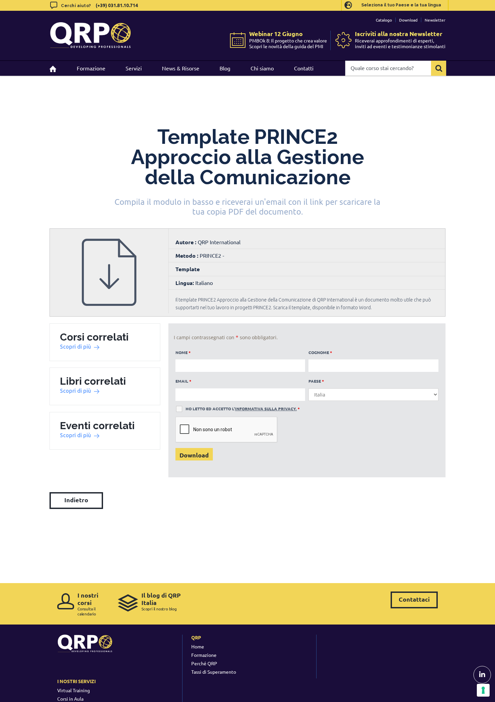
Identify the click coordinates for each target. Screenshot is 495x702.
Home (197, 646)
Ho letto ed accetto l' (243, 408)
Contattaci (414, 599)
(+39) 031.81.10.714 (117, 5)
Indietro (76, 500)
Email (183, 381)
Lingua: (184, 282)
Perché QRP (204, 663)
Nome (183, 352)
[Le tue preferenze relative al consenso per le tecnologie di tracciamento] (483, 690)
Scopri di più (75, 347)
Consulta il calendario (87, 604)
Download (408, 20)
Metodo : (187, 255)
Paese (316, 381)
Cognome (320, 352)
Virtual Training (73, 690)
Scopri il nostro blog (161, 601)
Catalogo (384, 20)
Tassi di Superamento (213, 672)
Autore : (186, 242)
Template (187, 269)
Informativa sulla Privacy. (266, 408)
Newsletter (435, 20)
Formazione (204, 655)
